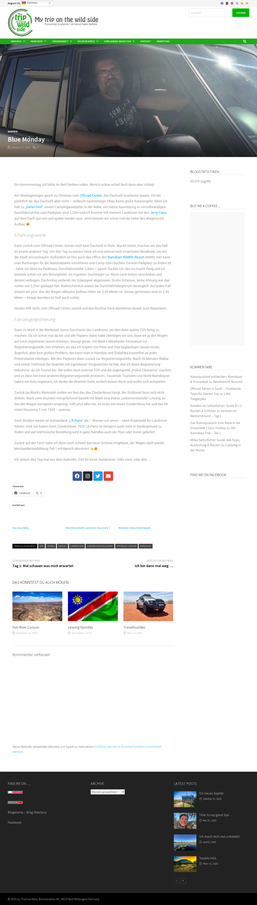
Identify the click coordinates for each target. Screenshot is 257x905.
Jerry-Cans (158, 213)
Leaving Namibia (80, 627)
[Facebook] (222, 3)
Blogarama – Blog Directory (27, 812)
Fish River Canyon (25, 627)
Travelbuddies (134, 627)
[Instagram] (237, 3)
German (32, 2)
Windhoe (145, 546)
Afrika (51, 546)
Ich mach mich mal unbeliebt (219, 836)
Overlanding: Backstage (117, 41)
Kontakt (146, 41)
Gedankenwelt (60, 41)
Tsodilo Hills (207, 858)
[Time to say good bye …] (185, 815)
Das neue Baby (20, 527)
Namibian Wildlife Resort (126, 257)
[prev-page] (176, 881)
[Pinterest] (232, 3)
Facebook (14, 822)
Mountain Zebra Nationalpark (135, 527)
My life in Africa (86, 41)
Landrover (76, 546)
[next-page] (183, 881)
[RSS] (242, 3)
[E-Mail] (247, 3)
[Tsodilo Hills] (185, 858)
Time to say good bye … (216, 815)
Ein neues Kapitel (211, 793)
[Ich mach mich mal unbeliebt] (185, 837)
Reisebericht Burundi (227, 381)
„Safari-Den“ (34, 207)
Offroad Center (91, 195)
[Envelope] (108, 476)
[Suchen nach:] (219, 12)
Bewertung (163, 41)
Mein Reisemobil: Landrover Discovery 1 (87, 527)
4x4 (41, 546)
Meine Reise (37, 41)
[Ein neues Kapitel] (185, 794)
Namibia (13, 131)
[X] (227, 3)
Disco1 (62, 546)
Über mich (16, 41)
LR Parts (76, 421)
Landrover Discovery (100, 546)
